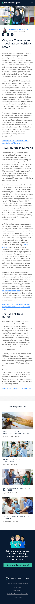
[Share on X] (8, 34)
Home (12, 578)
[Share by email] (12, 34)
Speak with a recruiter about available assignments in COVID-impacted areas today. (16, 306)
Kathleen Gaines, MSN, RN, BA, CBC (18, 29)
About (19, 578)
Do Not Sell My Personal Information (17, 594)
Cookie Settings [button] (17, 597)
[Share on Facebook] (3, 34)
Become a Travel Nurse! (17, 565)
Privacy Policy (17, 590)
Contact (27, 578)
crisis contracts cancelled (11, 291)
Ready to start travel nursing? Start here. (17, 388)
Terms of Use (17, 587)
